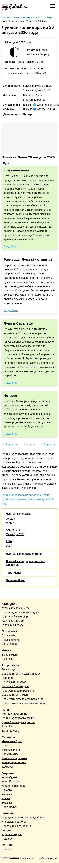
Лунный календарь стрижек (24, 553)
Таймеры (7, 766)
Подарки (7, 838)
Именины (7, 658)
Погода (6, 745)
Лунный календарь (18, 513)
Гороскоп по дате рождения (18, 690)
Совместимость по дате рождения (22, 699)
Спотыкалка (9, 807)
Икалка (6, 798)
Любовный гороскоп (14, 682)
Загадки (6, 830)
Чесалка (7, 794)
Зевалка (7, 802)
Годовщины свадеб (13, 625)
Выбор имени (10, 654)
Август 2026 (13, 530)
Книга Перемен (11, 781)
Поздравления (11, 639)
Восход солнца (11, 749)
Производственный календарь (20, 612)
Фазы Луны (13, 572)
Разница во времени (14, 758)
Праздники (8, 635)
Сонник (6, 849)
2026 (9, 541)
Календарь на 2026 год (16, 608)
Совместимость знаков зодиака (21, 673)
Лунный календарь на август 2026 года (25, 495)
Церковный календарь (15, 616)
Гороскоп (7, 678)
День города (9, 644)
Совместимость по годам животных (23, 703)
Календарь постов (13, 620)
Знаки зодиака (10, 669)
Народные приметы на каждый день (24, 817)
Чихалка (7, 790)
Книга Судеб (9, 777)
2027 (9, 545)
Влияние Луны (15, 580)
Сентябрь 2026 (15, 534)
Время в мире (10, 754)
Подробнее (10, 246)
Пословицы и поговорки (16, 826)
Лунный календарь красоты (18, 722)
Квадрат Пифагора (13, 785)
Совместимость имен (15, 694)
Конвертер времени (14, 762)
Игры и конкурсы (12, 834)
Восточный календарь (15, 686)
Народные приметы (14, 821)
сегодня (11, 518)
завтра (10, 523)
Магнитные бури (12, 741)
